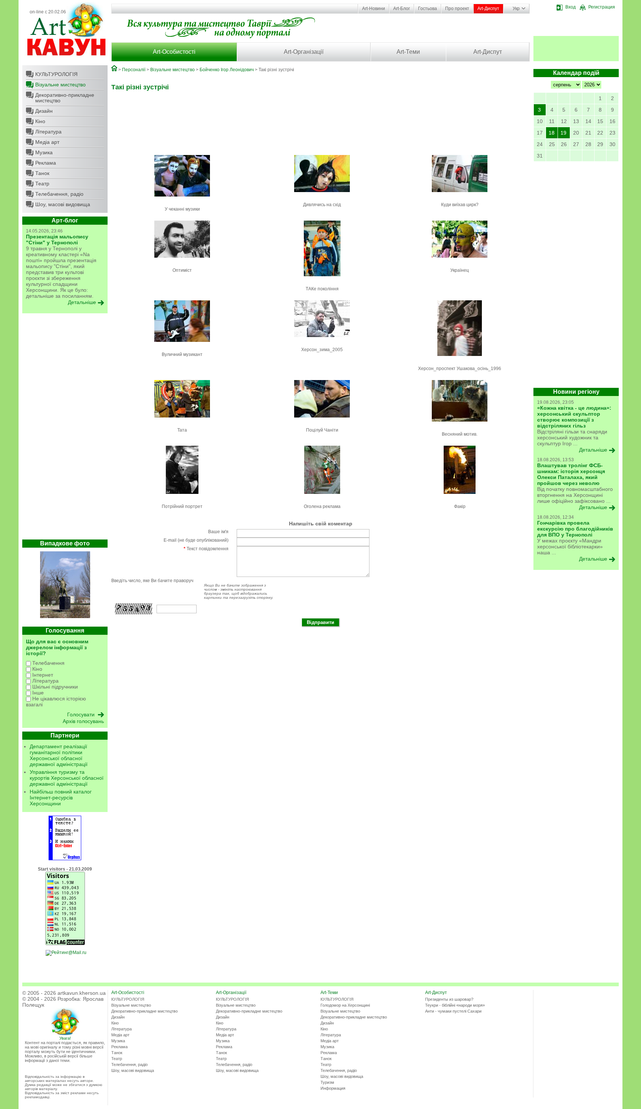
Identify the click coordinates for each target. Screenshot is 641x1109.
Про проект (457, 8)
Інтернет (42, 675)
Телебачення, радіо (59, 194)
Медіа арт (47, 142)
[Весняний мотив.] (459, 423)
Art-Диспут (488, 8)
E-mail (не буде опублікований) (196, 540)
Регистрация (601, 7)
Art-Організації (303, 52)
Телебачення (48, 663)
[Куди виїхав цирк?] (459, 194)
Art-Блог (401, 8)
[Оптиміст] (182, 260)
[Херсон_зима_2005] (322, 339)
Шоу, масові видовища (62, 204)
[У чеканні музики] (182, 198)
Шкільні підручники (54, 687)
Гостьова (427, 8)
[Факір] (459, 496)
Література (48, 132)
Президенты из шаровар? (449, 999)
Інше (37, 693)
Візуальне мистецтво (60, 85)
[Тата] (182, 419)
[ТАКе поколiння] (322, 278)
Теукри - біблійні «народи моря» (455, 1005)
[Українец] (459, 260)
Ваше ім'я (218, 531)
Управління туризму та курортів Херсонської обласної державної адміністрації (66, 778)
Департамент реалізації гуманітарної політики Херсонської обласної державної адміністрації (59, 755)
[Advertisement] (65, 428)
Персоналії (133, 69)
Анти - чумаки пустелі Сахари (453, 1011)
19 (563, 133)
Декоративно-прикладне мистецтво (64, 97)
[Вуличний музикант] (182, 344)
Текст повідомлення (206, 548)
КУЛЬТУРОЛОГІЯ (56, 74)
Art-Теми (408, 52)
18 (552, 133)
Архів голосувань (83, 721)
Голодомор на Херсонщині (345, 1005)
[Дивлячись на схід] (322, 194)
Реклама (45, 163)
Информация (332, 1088)
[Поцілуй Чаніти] (322, 419)
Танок (42, 173)
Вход (570, 7)
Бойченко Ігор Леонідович (227, 69)
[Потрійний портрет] (182, 496)
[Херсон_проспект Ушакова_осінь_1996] (460, 358)
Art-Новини (373, 8)
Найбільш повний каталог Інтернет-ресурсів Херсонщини (61, 797)
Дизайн (44, 111)
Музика (44, 152)
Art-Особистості (174, 52)
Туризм (327, 1082)
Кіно (40, 121)
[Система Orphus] (65, 858)
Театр (42, 184)
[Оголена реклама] (322, 496)
